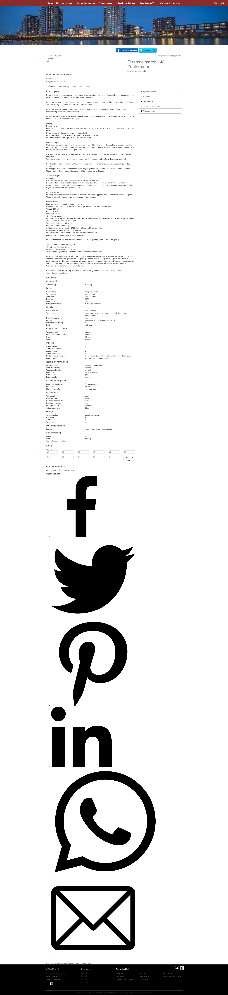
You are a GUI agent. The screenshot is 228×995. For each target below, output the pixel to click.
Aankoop (84, 976)
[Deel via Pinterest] (93, 705)
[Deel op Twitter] (93, 621)
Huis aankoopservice (86, 3)
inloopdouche (86, 963)
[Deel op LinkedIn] (81, 766)
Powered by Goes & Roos (85, 993)
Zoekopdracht (147, 96)
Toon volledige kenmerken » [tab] (57, 441)
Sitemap (136, 993)
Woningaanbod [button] (105, 3)
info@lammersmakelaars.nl (56, 82)
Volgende (58, 56)
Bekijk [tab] (129, 458)
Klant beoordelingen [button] (126, 3)
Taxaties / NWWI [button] (147, 3)
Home (50, 3)
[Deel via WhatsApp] (105, 875)
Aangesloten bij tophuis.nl (123, 993)
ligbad (54, 963)
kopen (78, 963)
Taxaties (84, 979)
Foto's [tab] (88, 86)
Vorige (50, 56)
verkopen (71, 963)
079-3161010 (218, 3)
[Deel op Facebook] (81, 536)
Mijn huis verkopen (64, 3)
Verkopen (84, 973)
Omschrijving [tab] (64, 86)
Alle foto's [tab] (50, 449)
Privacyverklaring (146, 993)
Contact (176, 3)
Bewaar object (148, 101)
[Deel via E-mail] (93, 959)
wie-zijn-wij (84, 982)
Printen (179, 56)
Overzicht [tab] (51, 86)
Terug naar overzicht (165, 56)
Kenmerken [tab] (77, 86)
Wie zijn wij (165, 3)
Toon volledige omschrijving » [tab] (57, 273)
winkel (48, 963)
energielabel (62, 963)
